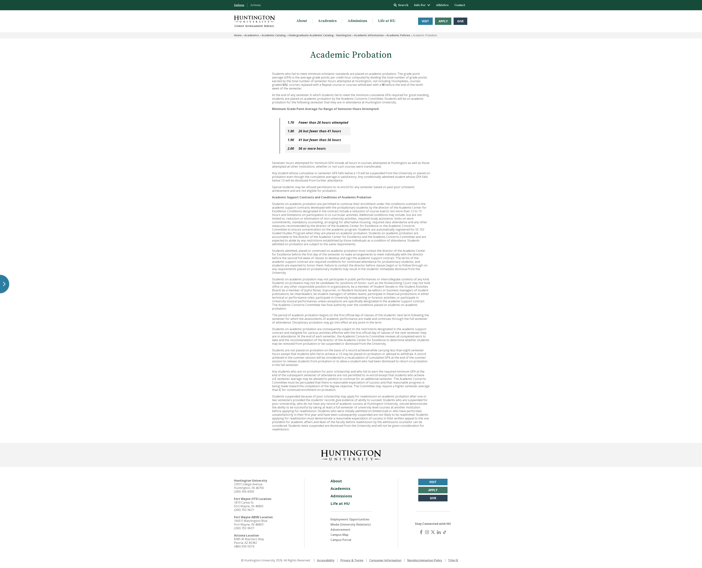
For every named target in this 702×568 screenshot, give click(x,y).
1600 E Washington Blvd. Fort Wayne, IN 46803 (251, 522)
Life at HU (386, 21)
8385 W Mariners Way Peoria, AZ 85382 (249, 541)
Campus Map (339, 535)
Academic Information (369, 35)
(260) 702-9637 (244, 528)
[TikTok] (444, 532)
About (301, 21)
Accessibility (326, 560)
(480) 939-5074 (244, 546)
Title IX (453, 560)
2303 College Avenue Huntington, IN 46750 (249, 486)
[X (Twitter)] (433, 532)
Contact (459, 5)
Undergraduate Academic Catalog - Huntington (319, 35)
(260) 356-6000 (244, 491)
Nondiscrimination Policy (424, 560)
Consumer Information (385, 560)
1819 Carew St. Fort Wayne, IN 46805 (248, 504)
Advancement (340, 530)
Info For (420, 5)
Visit (425, 21)
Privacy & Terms (351, 560)
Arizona (255, 5)
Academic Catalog (274, 35)
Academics (327, 21)
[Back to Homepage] (351, 454)
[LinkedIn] (439, 532)
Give (460, 21)
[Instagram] (427, 532)
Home (238, 35)
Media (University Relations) (351, 524)
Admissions (357, 21)
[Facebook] (421, 532)
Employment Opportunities (350, 519)
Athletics (442, 5)
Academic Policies (398, 35)
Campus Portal (341, 540)
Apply (443, 21)
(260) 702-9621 (244, 510)
